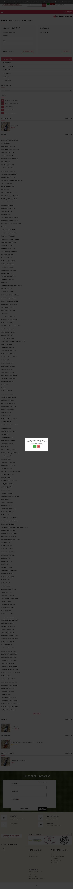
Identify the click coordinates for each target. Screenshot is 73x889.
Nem (38, 446)
